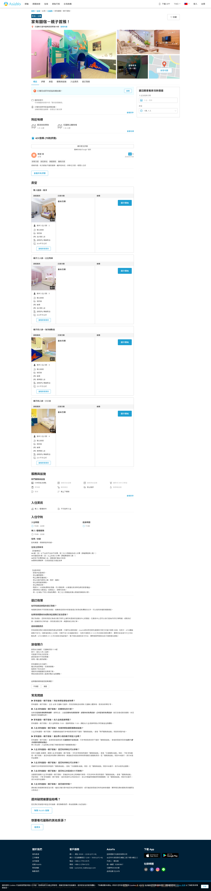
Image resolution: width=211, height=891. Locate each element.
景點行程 (56, 4)
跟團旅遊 (36, 4)
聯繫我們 (35, 871)
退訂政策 (86, 81)
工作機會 (35, 857)
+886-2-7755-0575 (82, 861)
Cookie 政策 (180, 885)
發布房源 (35, 854)
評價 (43, 81)
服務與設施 (61, 81)
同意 (204, 886)
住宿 (46, 4)
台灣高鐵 (68, 4)
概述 (35, 81)
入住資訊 (74, 81)
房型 (51, 81)
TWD (176, 4)
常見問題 (35, 868)
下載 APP (166, 4)
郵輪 (27, 4)
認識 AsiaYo (36, 864)
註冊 (203, 4)
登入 (195, 4)
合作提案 (35, 861)
